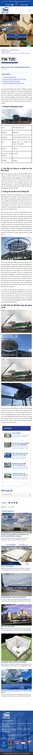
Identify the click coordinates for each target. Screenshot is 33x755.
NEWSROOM (14, 50)
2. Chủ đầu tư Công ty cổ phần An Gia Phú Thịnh (14, 79)
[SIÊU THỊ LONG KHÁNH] (16, 614)
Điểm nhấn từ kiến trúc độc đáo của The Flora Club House (20, 454)
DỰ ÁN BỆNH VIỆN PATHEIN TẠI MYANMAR (13, 662)
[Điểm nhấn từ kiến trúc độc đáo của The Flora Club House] (16, 679)
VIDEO (16, 38)
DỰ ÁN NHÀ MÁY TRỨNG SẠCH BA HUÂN (13, 597)
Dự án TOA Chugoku (7, 566)
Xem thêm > (25, 483)
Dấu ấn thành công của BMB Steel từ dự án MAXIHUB (20, 444)
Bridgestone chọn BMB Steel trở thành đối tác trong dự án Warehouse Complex (19, 464)
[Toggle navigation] (29, 10)
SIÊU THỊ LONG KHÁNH (8, 626)
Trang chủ (4, 50)
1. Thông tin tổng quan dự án (9, 77)
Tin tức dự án (5, 52)
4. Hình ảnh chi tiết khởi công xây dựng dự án (13, 83)
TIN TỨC (16, 35)
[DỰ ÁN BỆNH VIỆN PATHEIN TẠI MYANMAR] (16, 647)
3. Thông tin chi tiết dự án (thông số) (11, 81)
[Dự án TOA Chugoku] (16, 554)
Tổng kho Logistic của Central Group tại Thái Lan (20, 474)
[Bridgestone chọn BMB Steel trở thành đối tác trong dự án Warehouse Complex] (16, 523)
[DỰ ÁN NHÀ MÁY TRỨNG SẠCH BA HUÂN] (16, 584)
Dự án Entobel (16, 433)
